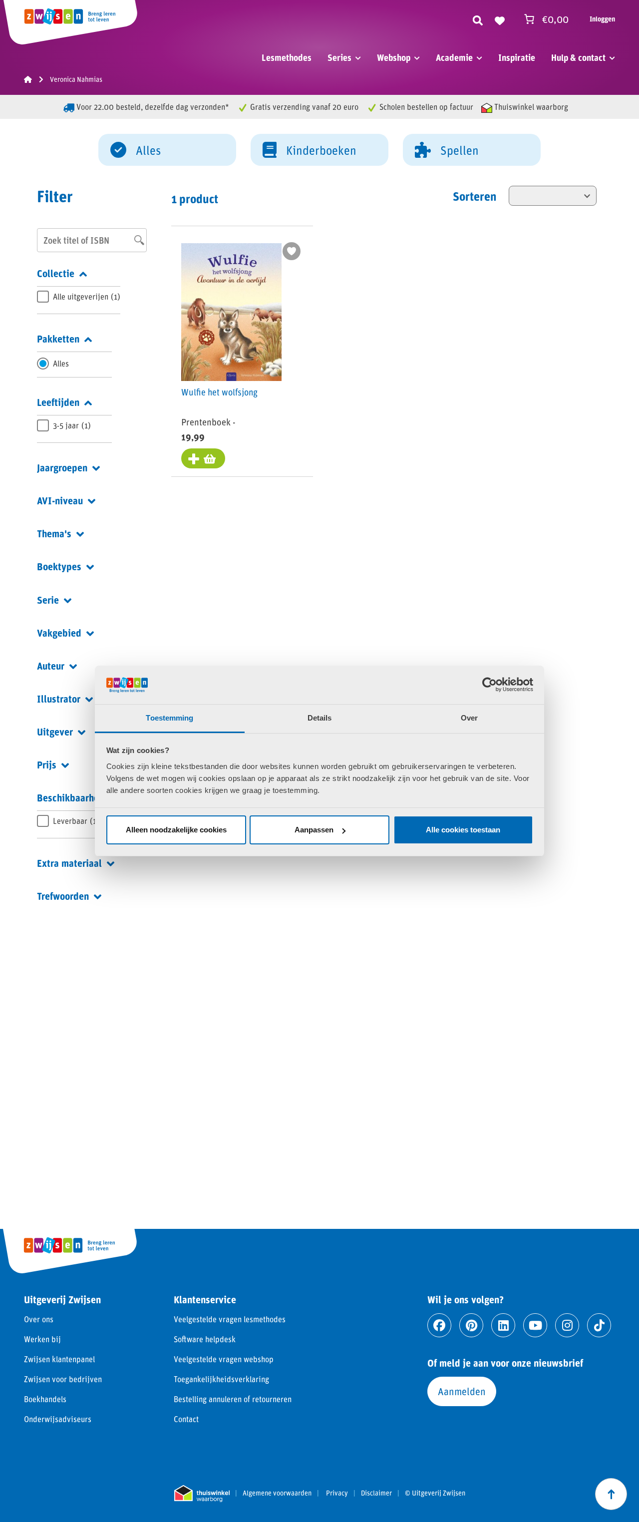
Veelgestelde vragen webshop (224, 1359)
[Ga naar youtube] (535, 1325)
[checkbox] (78, 297)
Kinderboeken (321, 150)
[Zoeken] (478, 18)
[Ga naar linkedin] (503, 1325)
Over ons (38, 1319)
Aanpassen (314, 829)
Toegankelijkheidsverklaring (221, 1379)
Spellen (459, 150)
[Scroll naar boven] (611, 1494)
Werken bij (42, 1339)
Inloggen (602, 18)
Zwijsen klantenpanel (59, 1359)
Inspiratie (516, 57)
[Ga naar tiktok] (599, 1325)
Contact (186, 1419)
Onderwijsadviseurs (57, 1419)
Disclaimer (376, 1493)
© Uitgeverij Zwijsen (435, 1493)
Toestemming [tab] (169, 718)
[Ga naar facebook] (439, 1325)
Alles (148, 150)
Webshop (393, 57)
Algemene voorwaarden (277, 1493)
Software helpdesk (205, 1339)
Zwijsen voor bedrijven (63, 1379)
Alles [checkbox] (61, 363)
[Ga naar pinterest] (471, 1325)
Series (339, 57)
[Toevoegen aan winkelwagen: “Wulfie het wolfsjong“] (203, 458)
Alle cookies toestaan (463, 829)
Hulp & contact (578, 57)
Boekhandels (45, 1399)
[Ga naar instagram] (567, 1325)
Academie (454, 57)
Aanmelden (462, 1391)
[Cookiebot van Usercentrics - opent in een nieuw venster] (489, 684)
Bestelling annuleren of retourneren (233, 1399)
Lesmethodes (287, 57)
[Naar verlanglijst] (500, 18)
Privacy (337, 1493)
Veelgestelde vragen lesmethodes (230, 1319)
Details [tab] (320, 718)
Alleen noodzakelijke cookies (176, 829)
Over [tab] (469, 718)
